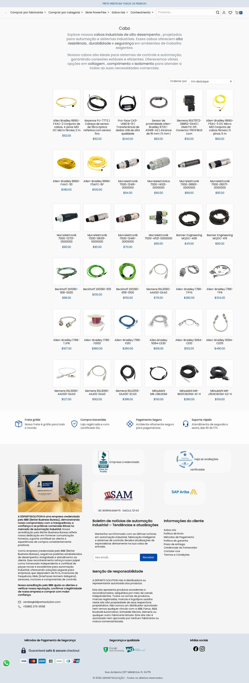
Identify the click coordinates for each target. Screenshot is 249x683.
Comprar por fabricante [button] (27, 12)
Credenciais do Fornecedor (180, 547)
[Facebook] (196, 649)
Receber (148, 557)
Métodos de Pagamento (179, 537)
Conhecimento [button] (141, 12)
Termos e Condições (177, 554)
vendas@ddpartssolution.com (42, 602)
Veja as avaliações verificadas (204, 464)
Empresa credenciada (124, 462)
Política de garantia (176, 540)
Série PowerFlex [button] (96, 12)
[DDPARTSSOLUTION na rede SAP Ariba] (184, 492)
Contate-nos (172, 551)
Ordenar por (178, 81)
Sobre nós (170, 530)
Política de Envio (174, 533)
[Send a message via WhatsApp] (6, 663)
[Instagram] (202, 649)
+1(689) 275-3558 (34, 606)
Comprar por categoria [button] (64, 12)
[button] (224, 13)
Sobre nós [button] (119, 12)
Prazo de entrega (174, 544)
